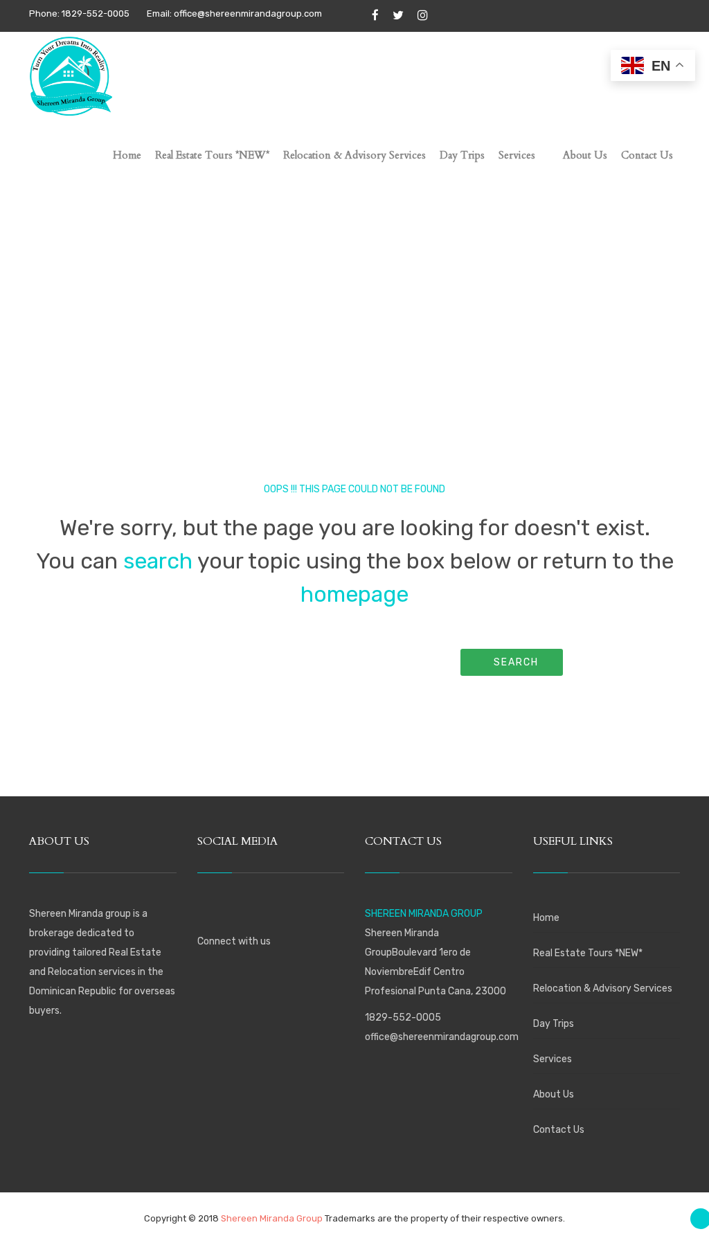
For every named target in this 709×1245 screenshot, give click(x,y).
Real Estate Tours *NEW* (588, 953)
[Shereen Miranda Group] (70, 73)
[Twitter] (398, 16)
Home (546, 918)
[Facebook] (375, 16)
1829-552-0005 (403, 1017)
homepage (354, 594)
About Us (553, 1094)
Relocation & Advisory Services (602, 988)
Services (552, 1059)
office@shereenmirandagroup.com (442, 1037)
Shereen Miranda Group (272, 1218)
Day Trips (553, 1024)
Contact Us (558, 1130)
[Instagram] (423, 16)
